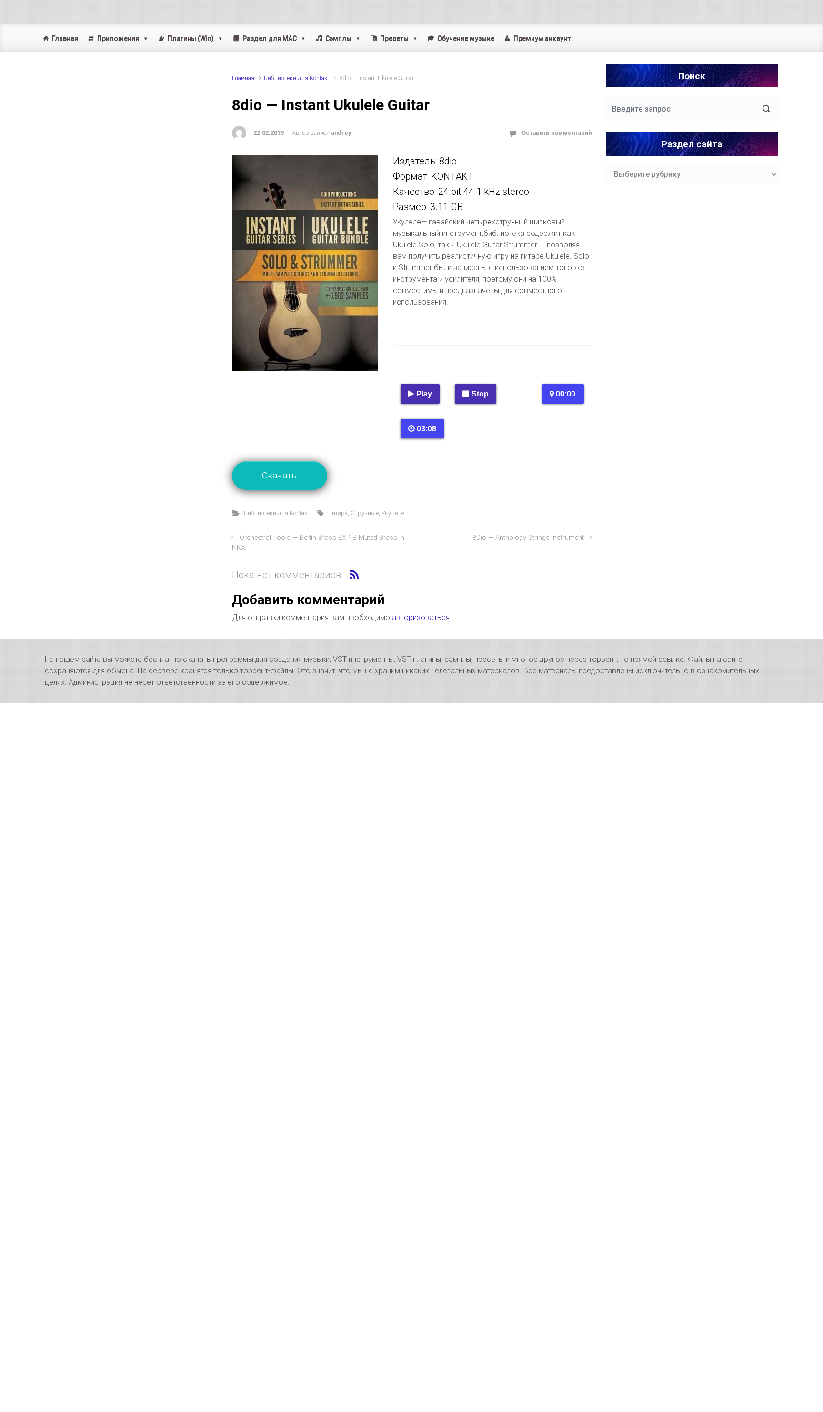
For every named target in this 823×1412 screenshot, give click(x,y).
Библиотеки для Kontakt (296, 77)
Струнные (365, 513)
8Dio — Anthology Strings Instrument (528, 538)
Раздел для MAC (269, 38)
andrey (341, 132)
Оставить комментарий (557, 132)
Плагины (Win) (191, 38)
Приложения (118, 38)
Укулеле (392, 513)
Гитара (338, 513)
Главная (65, 38)
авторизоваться (421, 617)
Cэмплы (338, 38)
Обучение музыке (465, 38)
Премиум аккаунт (542, 38)
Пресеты (394, 38)
